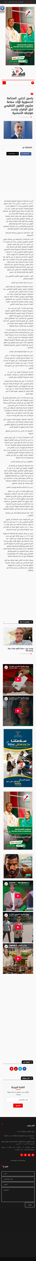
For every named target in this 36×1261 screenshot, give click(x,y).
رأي (32, 94)
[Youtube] (29, 1155)
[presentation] (3, 622)
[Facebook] (21, 1155)
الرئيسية (2, 11)
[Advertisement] (18, 178)
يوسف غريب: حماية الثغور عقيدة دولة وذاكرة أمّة (20, 649)
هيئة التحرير (28, 2)
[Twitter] (25, 1155)
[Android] (32, 1155)
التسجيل (18, 1105)
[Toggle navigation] (4, 82)
